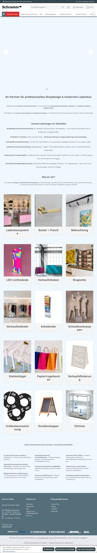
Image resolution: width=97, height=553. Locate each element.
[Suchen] (63, 7)
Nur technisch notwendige (65, 549)
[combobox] (45, 7)
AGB (27, 509)
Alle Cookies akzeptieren (85, 549)
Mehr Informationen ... (9, 551)
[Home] (3, 14)
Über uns (29, 515)
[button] (43, 89)
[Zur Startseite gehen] (12, 7)
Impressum (29, 504)
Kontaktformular (7, 526)
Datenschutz (30, 506)
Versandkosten (43, 538)
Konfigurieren (48, 549)
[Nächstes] (93, 14)
